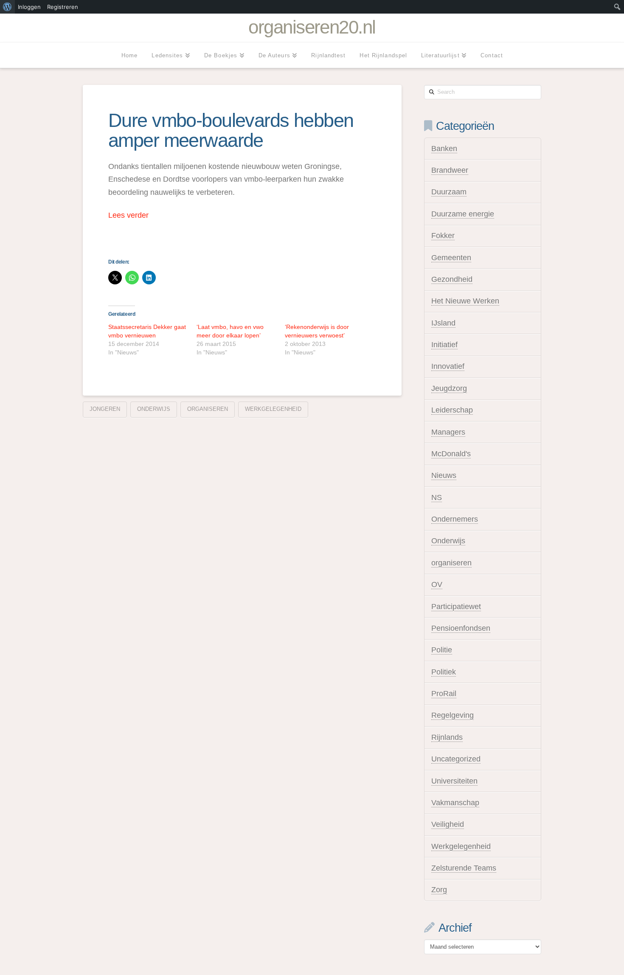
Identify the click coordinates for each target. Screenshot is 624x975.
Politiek (443, 672)
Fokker (443, 235)
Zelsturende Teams (463, 868)
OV (436, 584)
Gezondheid (451, 279)
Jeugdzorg (449, 388)
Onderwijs (153, 409)
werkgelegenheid (273, 409)
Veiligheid (447, 824)
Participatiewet (456, 606)
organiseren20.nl (311, 27)
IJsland (443, 323)
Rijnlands (447, 737)
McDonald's (451, 454)
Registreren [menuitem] (62, 6)
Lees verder (128, 215)
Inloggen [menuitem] (29, 6)
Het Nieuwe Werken (465, 301)
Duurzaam (449, 192)
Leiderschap (452, 410)
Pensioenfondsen (460, 628)
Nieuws (443, 475)
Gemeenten (451, 257)
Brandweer (449, 170)
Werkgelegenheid (461, 846)
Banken (444, 148)
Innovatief (447, 366)
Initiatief (444, 344)
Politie (441, 650)
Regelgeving (452, 715)
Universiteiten (454, 781)
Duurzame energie (462, 214)
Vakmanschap (455, 802)
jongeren (105, 409)
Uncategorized (456, 759)
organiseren (207, 409)
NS (436, 497)
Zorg (439, 889)
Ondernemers (454, 519)
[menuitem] (7, 7)
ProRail (443, 693)
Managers (448, 432)
